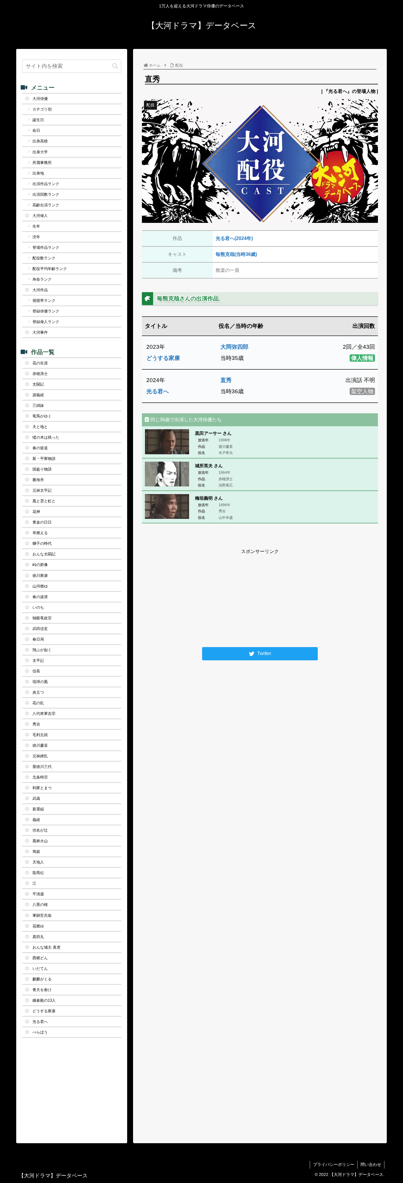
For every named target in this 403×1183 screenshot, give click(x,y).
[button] (115, 66)
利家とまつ (42, 788)
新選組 (38, 809)
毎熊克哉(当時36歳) (236, 254)
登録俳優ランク (45, 311)
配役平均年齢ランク (49, 268)
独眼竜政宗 (42, 618)
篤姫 (36, 851)
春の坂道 (40, 448)
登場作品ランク (45, 247)
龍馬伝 (38, 873)
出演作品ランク (45, 184)
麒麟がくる (42, 979)
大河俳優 (40, 98)
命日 (36, 130)
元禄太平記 (42, 490)
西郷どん (40, 958)
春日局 (38, 639)
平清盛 (38, 894)
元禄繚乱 (40, 756)
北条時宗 (40, 777)
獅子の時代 (42, 543)
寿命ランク (42, 279)
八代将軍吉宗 (43, 713)
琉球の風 (40, 681)
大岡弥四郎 (234, 347)
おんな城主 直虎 (46, 947)
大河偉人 (40, 215)
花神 (36, 511)
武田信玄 (40, 628)
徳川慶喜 (40, 745)
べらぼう (40, 1032)
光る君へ (157, 391)
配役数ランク (43, 258)
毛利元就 (40, 735)
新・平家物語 (43, 458)
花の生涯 (40, 363)
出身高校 (40, 141)
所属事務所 (42, 162)
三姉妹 (38, 405)
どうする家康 (163, 358)
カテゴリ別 (42, 109)
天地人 (38, 862)
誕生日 (38, 120)
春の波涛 (40, 597)
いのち (38, 607)
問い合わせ (371, 1164)
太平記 (38, 660)
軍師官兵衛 (42, 915)
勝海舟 (38, 480)
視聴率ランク (43, 300)
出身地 (38, 173)
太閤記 (38, 384)
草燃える (40, 533)
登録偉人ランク (45, 322)
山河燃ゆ (40, 586)
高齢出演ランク (45, 205)
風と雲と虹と (43, 501)
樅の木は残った (45, 437)
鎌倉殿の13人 (44, 1000)
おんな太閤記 (43, 554)
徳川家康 (40, 575)
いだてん (40, 968)
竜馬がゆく (42, 416)
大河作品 (40, 290)
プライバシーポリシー (333, 1164)
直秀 (226, 380)
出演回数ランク (45, 194)
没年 (36, 237)
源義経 (38, 395)
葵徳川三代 (42, 766)
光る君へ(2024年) (234, 238)
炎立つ (38, 692)
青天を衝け (42, 990)
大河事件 (40, 332)
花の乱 (38, 703)
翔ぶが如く (42, 650)
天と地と (40, 427)
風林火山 (40, 841)
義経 (36, 819)
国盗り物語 (42, 469)
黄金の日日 (42, 522)
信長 (36, 671)
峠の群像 (40, 564)
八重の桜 (40, 904)
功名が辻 (40, 830)
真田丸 (38, 936)
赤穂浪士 (40, 373)
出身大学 (40, 152)
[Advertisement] (260, 597)
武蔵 (36, 798)
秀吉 (36, 724)
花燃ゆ (38, 926)
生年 (36, 226)
